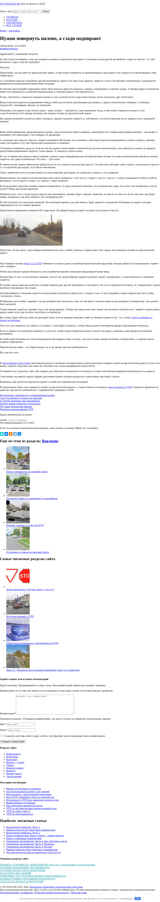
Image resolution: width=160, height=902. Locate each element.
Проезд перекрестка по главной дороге (27, 471)
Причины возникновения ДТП (16, 409)
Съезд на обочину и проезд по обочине (21, 398)
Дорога (10, 765)
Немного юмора (14, 768)
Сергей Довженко (17, 420)
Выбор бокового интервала (20, 802)
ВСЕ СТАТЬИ (14, 25)
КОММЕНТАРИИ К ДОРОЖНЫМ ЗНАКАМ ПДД (27, 878)
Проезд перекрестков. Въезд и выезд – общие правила (35, 835)
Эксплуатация (13, 776)
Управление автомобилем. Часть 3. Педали (29, 846)
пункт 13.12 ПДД (33, 263)
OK (137, 898)
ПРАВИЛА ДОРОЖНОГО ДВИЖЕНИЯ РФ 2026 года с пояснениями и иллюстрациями (47, 864)
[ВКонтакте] (6, 434)
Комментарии (8, 713)
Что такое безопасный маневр (16, 406)
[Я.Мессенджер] (2, 434)
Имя (3, 724)
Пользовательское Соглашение (16, 892)
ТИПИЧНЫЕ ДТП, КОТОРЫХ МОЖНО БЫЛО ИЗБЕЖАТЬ (33, 876)
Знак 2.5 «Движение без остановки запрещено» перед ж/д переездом (42, 670)
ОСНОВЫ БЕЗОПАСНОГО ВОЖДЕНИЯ (22, 870)
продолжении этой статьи (16, 363)
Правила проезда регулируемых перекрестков (30, 830)
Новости (10, 770)
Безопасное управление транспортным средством (56, 887)
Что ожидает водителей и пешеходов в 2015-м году (33, 852)
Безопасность (13, 754)
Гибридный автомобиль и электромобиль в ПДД (32, 643)
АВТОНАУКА (14, 22)
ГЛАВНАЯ (12, 17)
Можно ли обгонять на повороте (23, 788)
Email (4, 730)
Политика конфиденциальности (52, 892)
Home (3, 30)
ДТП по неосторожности (19, 814)
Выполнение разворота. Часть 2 (23, 832)
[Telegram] (15, 434)
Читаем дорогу (14, 773)
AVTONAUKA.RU (10, 3)
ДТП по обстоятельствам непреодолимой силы (31, 808)
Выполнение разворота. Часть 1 (23, 827)
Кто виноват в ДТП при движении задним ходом (32, 800)
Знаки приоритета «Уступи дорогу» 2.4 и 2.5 (30, 589)
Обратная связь (78, 892)
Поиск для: (6, 11)
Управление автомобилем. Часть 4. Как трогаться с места (36, 841)
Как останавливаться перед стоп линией (27, 791)
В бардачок (12, 756)
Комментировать (9, 48)
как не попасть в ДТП (120, 387)
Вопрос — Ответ (15, 762)
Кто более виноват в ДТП (20, 616)
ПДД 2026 (11, 19)
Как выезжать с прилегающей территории (28, 794)
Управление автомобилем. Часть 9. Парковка (30, 844)
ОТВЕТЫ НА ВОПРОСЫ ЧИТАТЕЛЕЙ (22, 881)
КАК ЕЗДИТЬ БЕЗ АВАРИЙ (15, 873)
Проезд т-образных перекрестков (23, 838)
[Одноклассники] (10, 434)
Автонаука (14, 30)
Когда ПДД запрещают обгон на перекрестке (30, 797)
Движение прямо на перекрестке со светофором (32, 498)
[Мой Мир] (19, 434)
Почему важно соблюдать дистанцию (20, 403)
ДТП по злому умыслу (18, 811)
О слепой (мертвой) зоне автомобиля (20, 401)
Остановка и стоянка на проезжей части (27, 552)
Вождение (50, 441)
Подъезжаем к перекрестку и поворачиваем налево (27, 395)
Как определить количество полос (24, 805)
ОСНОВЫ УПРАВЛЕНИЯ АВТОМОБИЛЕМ (24, 867)
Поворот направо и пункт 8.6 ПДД (25, 525)
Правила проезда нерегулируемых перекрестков (32, 849)
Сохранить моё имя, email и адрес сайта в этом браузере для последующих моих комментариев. (54, 736)
